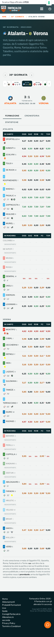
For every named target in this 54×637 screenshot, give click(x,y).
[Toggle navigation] (41, 9)
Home (4, 16)
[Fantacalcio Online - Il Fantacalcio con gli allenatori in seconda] (11, 9)
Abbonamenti (8, 602)
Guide (4, 611)
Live (4, 608)
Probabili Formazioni (11, 605)
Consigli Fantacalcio (11, 614)
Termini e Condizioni (11, 626)
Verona (44, 103)
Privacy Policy (8, 623)
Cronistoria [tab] (32, 116)
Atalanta (10, 103)
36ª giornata (17, 16)
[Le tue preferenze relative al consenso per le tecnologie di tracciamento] (49, 3)
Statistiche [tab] (11, 122)
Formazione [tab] (12, 116)
